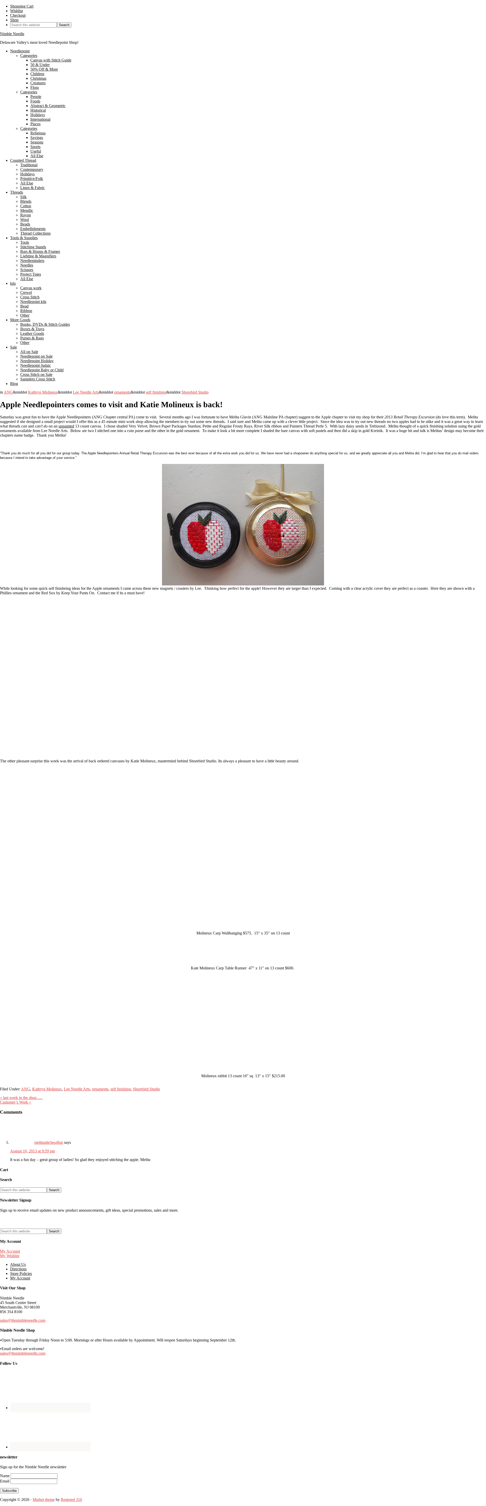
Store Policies (21, 1273)
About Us (18, 1264)
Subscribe (9, 1491)
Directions (18, 1269)
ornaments (122, 392)
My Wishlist (9, 1256)
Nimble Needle (12, 34)
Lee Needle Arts (86, 392)
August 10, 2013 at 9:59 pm (32, 1151)
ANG (8, 392)
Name (5, 1476)
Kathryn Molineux (43, 392)
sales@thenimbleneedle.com (22, 1320)
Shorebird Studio (195, 392)
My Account (10, 1251)
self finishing (156, 392)
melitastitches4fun (48, 1142)
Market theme (44, 1499)
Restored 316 (71, 1499)
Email (5, 1481)
